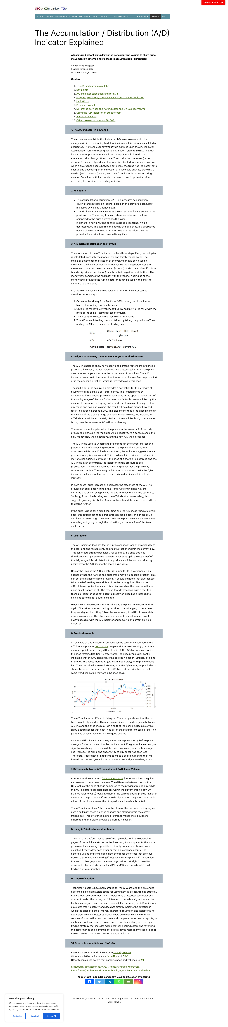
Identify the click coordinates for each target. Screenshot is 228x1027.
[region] (34, 1008)
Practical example (86, 105)
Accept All (51, 1016)
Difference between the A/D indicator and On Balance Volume (110, 108)
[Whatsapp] (119, 981)
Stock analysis (139, 16)
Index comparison (80, 16)
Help (164, 16)
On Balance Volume (112, 778)
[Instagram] (138, 981)
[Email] (128, 981)
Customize (17, 1016)
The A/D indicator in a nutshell (93, 86)
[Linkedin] (109, 981)
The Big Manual (122, 952)
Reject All (34, 1016)
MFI (143, 960)
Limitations (82, 101)
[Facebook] (89, 981)
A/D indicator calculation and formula (97, 93)
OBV (125, 956)
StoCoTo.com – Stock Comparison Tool (53, 16)
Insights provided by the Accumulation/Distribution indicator (110, 97)
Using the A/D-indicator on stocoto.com (98, 112)
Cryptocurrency (121, 16)
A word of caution (86, 116)
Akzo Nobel (101, 646)
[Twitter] (99, 981)
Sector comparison (101, 16)
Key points (82, 89)
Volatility (112, 956)
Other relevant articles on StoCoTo (95, 120)
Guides (154, 16)
